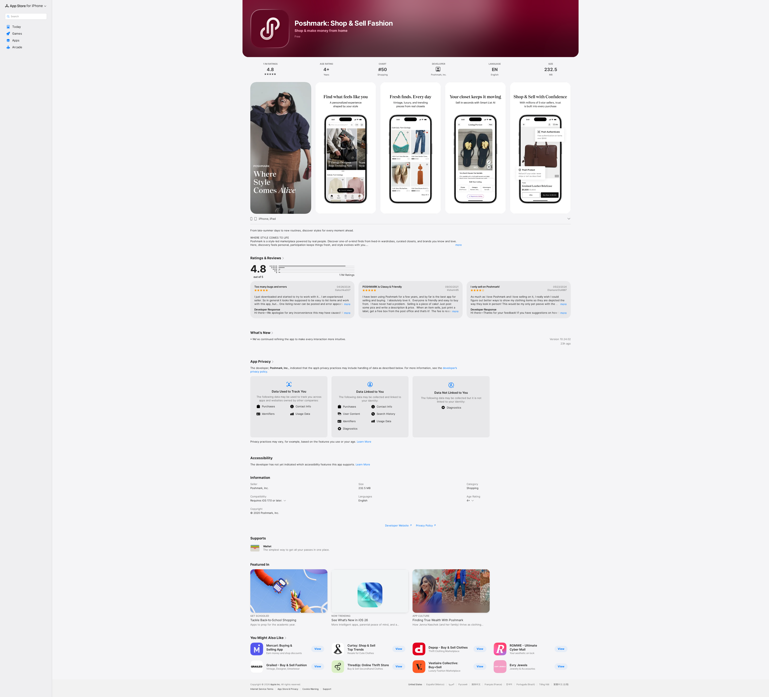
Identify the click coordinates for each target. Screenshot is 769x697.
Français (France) (493, 684)
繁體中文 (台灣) (561, 684)
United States (415, 684)
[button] (26, 27)
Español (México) (435, 684)
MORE (347, 304)
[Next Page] (575, 148)
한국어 (509, 684)
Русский (462, 684)
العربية (451, 684)
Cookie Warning (310, 689)
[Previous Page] (246, 148)
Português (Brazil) (525, 684)
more (458, 244)
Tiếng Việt (544, 684)
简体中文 (476, 684)
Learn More (364, 441)
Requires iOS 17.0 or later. (266, 500)
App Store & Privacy (288, 689)
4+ (468, 500)
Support (327, 689)
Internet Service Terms (261, 689)
